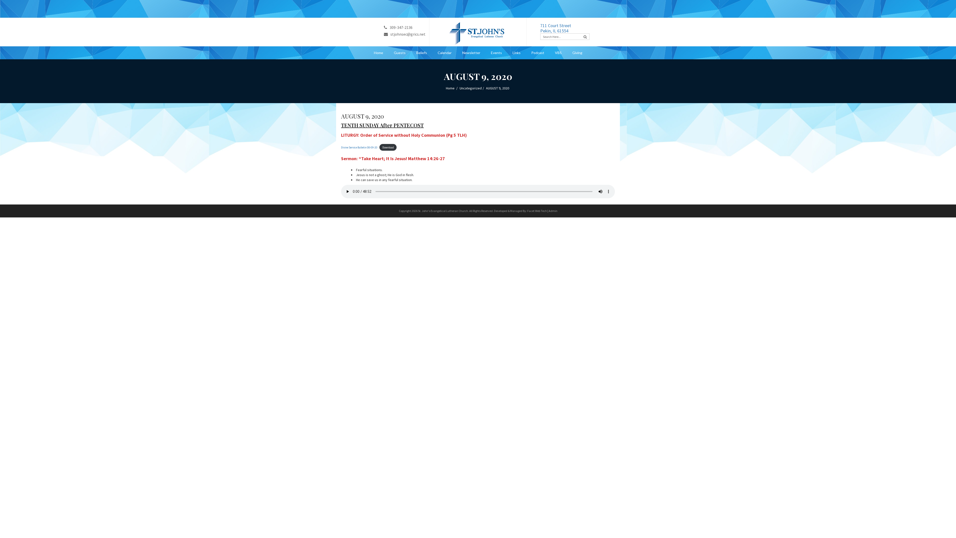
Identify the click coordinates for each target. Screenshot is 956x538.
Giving (577, 53)
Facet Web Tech (537, 211)
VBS (558, 53)
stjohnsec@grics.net (407, 34)
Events (496, 53)
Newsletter (471, 53)
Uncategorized (471, 88)
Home (378, 53)
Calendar (445, 53)
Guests (400, 53)
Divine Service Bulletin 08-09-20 (359, 147)
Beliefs (421, 53)
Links (517, 53)
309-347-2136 (401, 27)
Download (388, 147)
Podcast (537, 53)
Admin (553, 211)
